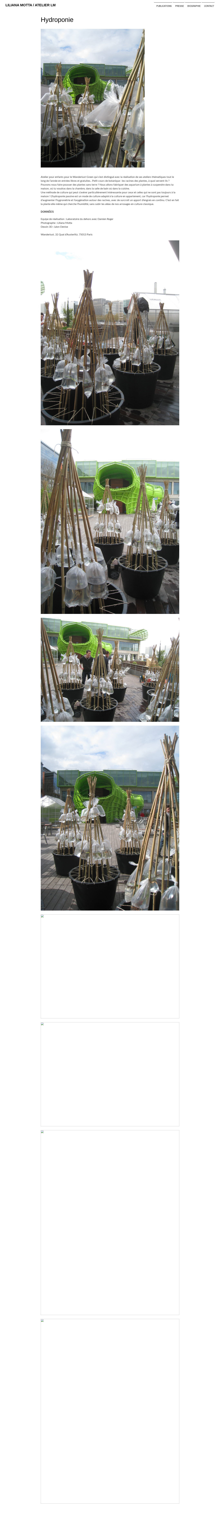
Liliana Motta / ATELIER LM (30, 5)
